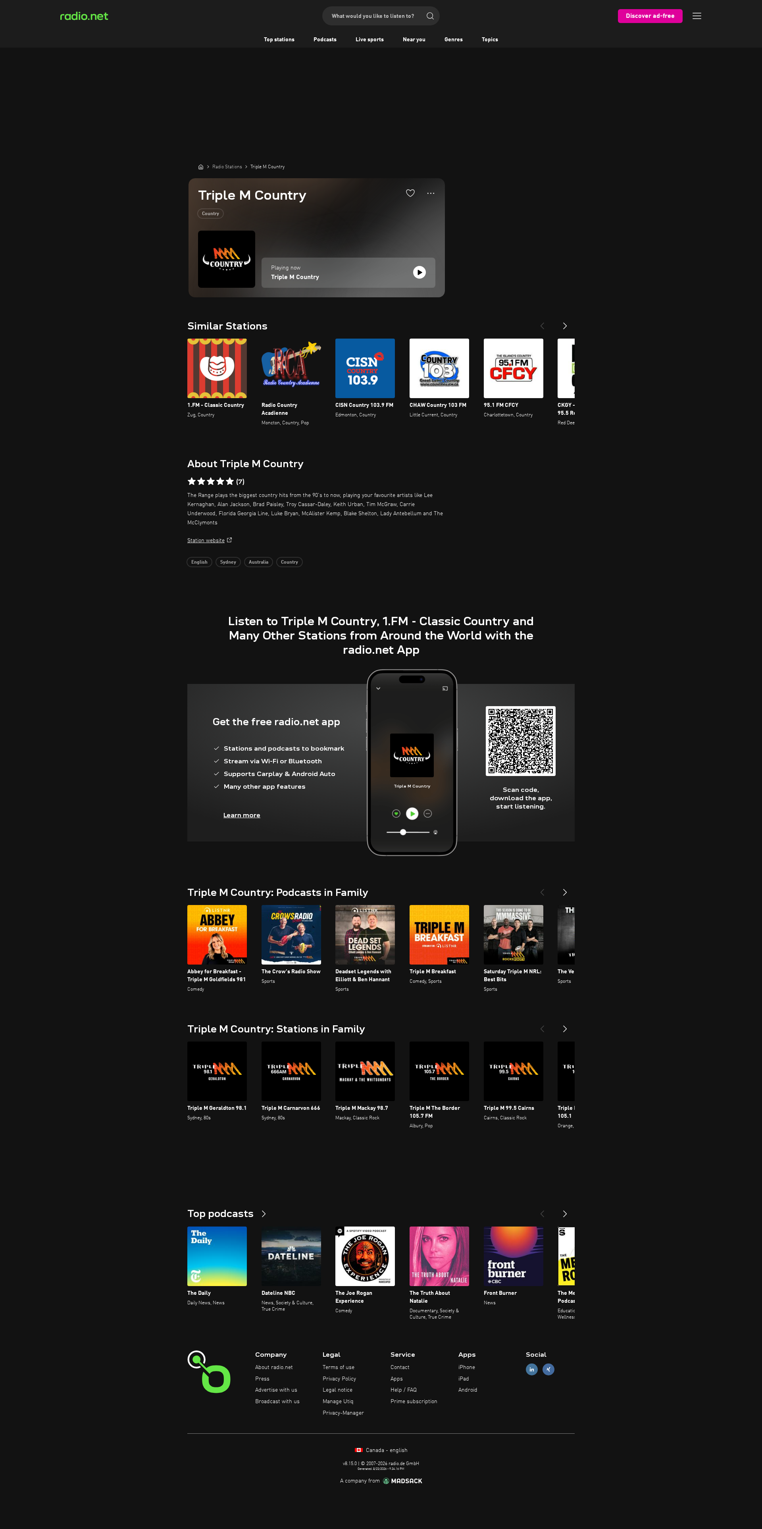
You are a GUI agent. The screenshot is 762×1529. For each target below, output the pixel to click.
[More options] (430, 193)
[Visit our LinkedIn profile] (532, 1369)
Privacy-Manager (343, 1413)
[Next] (565, 322)
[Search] (430, 16)
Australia (258, 562)
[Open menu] (697, 16)
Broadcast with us (277, 1401)
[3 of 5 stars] (211, 481)
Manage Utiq (338, 1401)
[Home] (201, 167)
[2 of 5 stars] (201, 481)
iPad (463, 1379)
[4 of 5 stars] (220, 481)
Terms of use (338, 1367)
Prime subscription (414, 1401)
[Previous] (542, 322)
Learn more (241, 815)
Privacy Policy (339, 1379)
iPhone (466, 1367)
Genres (453, 39)
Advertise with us (276, 1390)
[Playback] (419, 272)
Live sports (370, 39)
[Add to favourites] (410, 193)
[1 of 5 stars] (191, 481)
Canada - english (386, 1450)
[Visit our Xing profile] (548, 1369)
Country (210, 214)
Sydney (228, 562)
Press (262, 1379)
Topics (490, 39)
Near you (414, 39)
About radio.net (274, 1367)
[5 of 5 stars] (230, 481)
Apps (397, 1379)
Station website (206, 540)
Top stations (279, 39)
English (199, 562)
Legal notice (337, 1390)
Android (467, 1390)
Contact (400, 1367)
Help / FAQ (404, 1390)
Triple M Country (295, 277)
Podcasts (325, 39)
